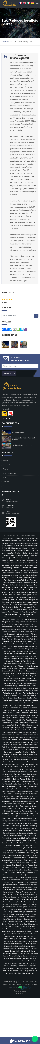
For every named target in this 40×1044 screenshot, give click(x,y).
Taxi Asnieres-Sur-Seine (22, 445)
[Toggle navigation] (37, 4)
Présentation (7, 465)
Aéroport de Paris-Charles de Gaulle (24, 439)
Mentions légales (20, 991)
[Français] (20, 3)
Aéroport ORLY (18, 432)
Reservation (7, 486)
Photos (5, 469)
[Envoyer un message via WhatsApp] (35, 1039)
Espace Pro (20, 993)
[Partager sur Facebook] (6, 418)
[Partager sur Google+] (10, 418)
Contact (6, 481)
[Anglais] (24, 3)
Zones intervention (9, 473)
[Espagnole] (32, 3)
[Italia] (28, 3)
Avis (4, 477)
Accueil (5, 41)
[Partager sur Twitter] (3, 418)
